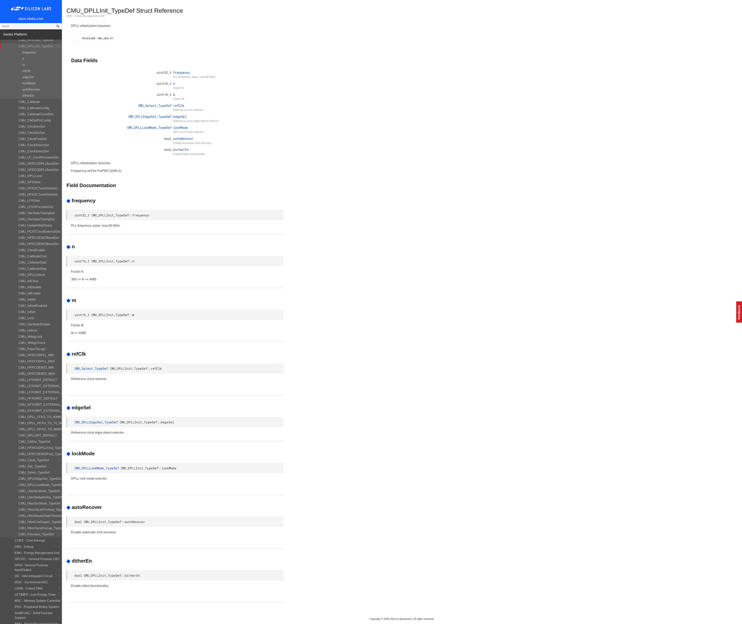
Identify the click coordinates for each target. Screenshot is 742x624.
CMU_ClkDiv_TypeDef (34, 441)
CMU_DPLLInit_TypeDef (36, 46)
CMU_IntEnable (30, 293)
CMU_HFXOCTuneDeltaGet (38, 194)
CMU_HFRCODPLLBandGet (39, 163)
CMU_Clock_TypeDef (34, 460)
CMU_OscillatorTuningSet (36, 219)
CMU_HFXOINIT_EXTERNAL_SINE (40, 404)
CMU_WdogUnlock (32, 342)
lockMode (29, 83)
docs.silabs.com (31, 19)
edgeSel (28, 77)
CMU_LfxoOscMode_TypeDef (39, 491)
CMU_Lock (26, 318)
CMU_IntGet (27, 299)
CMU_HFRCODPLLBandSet (39, 169)
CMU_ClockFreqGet (33, 139)
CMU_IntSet (27, 312)
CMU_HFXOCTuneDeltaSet (38, 188)
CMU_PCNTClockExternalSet (39, 231)
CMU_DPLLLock (30, 176)
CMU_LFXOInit (29, 200)
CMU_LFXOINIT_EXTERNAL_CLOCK (40, 386)
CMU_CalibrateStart (32, 262)
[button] (739, 312)
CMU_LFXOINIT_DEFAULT (38, 380)
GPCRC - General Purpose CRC (37, 559)
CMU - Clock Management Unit (85, 15)
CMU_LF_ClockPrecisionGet (39, 157)
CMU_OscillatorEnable (34, 324)
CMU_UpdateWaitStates (35, 225)
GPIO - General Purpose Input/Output (31, 567)
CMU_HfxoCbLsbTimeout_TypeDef (40, 509)
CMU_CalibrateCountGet (36, 114)
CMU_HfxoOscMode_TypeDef (39, 503)
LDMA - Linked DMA (29, 588)
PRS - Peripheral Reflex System (37, 607)
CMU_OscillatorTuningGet (37, 213)
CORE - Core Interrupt (30, 540)
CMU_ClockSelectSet (34, 151)
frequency (29, 52)
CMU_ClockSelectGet (34, 145)
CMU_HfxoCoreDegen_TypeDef (40, 522)
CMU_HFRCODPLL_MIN (36, 355)
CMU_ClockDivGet (32, 126)
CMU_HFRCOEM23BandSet (39, 244)
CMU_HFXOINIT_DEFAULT (38, 398)
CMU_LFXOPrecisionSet (36, 207)
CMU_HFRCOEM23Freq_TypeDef (40, 454)
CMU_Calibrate (29, 101)
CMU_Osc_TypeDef (32, 466)
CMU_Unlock (28, 330)
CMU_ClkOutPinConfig (35, 120)
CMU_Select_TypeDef (34, 472)
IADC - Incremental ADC (31, 582)
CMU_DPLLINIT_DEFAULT (38, 435)
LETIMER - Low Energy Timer (35, 594)
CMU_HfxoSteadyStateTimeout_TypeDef (40, 515)
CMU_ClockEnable (32, 250)
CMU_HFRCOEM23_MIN (36, 367)
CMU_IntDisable (30, 287)
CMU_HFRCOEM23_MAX (37, 373)
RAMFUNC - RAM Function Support (34, 615)
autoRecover (31, 89)
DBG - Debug (24, 546)
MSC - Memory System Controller (37, 600)
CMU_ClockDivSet (32, 132)
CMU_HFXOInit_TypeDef (36, 40)
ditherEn (28, 95)
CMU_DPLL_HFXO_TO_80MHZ (40, 429)
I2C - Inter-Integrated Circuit (33, 576)
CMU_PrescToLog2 (32, 349)
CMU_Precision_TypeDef (36, 534)
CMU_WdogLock (30, 336)
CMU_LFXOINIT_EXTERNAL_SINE (40, 392)
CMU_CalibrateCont (33, 256)
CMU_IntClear (28, 281)
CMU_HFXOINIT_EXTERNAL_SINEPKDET (40, 410)
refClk (26, 71)
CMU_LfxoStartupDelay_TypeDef (40, 497)
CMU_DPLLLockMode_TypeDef (40, 485)
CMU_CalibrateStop (32, 268)
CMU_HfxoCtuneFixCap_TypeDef (40, 528)
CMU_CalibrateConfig (34, 108)
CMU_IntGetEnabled (33, 305)
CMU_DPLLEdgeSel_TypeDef (40, 478)
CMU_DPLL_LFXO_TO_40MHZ (40, 417)
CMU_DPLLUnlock (32, 274)
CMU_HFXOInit (29, 182)
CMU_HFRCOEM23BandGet (39, 237)
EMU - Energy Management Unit (37, 552)
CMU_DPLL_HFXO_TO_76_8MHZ (40, 423)
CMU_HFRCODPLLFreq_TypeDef (40, 447)
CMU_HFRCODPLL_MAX (37, 361)
